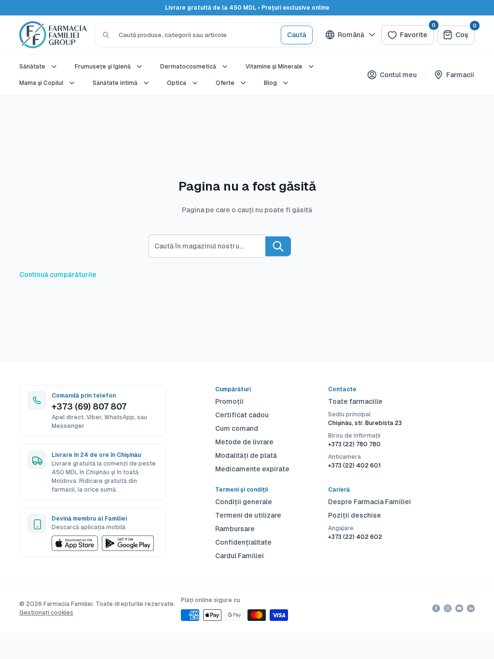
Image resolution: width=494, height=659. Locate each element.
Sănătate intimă (115, 83)
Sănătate (32, 66)
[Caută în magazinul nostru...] (278, 246)
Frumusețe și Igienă (103, 66)
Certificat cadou (242, 415)
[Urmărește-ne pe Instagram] (448, 608)
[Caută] (106, 34)
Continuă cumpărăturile (57, 274)
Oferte (225, 83)
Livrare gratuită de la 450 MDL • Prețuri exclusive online (247, 8)
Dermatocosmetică (188, 66)
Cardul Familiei (239, 555)
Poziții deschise (354, 515)
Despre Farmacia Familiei (369, 501)
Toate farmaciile (355, 401)
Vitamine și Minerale (274, 66)
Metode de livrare (244, 442)
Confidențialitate (243, 542)
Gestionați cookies (46, 613)
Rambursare (235, 528)
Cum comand (236, 428)
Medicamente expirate (252, 469)
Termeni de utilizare (248, 515)
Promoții (229, 401)
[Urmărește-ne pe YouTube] (459, 608)
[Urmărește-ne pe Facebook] (436, 608)
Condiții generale (243, 501)
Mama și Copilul (41, 83)
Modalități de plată (246, 455)
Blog (270, 83)
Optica (176, 83)
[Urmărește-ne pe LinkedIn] (471, 608)
